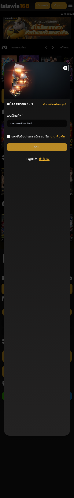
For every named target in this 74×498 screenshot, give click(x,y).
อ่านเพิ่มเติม (57, 136)
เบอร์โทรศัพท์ (15, 115)
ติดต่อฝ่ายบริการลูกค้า (55, 104)
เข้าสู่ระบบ (44, 159)
